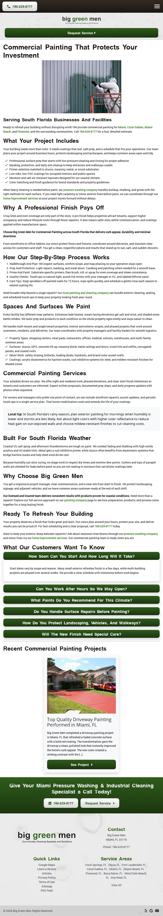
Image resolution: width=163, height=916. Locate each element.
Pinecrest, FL (94, 873)
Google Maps (47, 865)
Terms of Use (47, 882)
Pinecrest (23, 131)
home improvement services (20, 198)
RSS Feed (47, 890)
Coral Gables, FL (97, 869)
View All (116, 885)
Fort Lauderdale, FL (134, 865)
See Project (80, 764)
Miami (122, 127)
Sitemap (47, 886)
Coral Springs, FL (96, 865)
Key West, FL (119, 877)
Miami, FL (115, 869)
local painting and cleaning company (86, 293)
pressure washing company (80, 190)
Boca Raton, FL (113, 873)
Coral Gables (135, 127)
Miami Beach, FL (134, 869)
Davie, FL (114, 865)
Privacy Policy (47, 877)
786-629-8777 (21, 6)
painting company (75, 500)
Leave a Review (46, 869)
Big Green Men (22, 911)
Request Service (80, 33)
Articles (46, 873)
